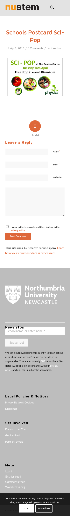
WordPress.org (15, 487)
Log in (9, 471)
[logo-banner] (29, 8)
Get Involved (12, 435)
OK (26, 508)
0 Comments (36, 48)
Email (56, 164)
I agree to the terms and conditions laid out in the (35, 229)
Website (57, 177)
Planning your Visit (15, 429)
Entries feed (13, 476)
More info (44, 508)
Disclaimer (11, 408)
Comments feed (15, 481)
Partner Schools (14, 441)
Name (56, 151)
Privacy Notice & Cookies (19, 402)
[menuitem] (50, 8)
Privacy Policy (18, 230)
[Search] (50, 8)
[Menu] (59, 8)
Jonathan (56, 48)
